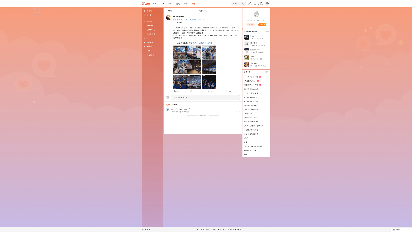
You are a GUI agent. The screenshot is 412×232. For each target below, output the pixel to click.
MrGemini (150, 42)
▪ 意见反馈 (222, 229)
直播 (162, 4)
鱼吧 (193, 4)
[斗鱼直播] (146, 3)
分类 (169, 4)
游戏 (185, 4)
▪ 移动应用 (230, 229)
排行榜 (149, 15)
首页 (154, 4)
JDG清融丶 (150, 46)
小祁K (148, 51)
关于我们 (197, 229)
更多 (266, 31)
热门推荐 (149, 11)
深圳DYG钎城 (151, 30)
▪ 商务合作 (238, 229)
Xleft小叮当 (150, 55)
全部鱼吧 (149, 21)
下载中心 (249, 4)
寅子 (148, 38)
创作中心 (260, 4)
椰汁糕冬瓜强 (151, 34)
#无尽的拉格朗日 (198, 43)
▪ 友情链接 (205, 229)
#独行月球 (208, 43)
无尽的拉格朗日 (192, 19)
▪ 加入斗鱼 (213, 229)
